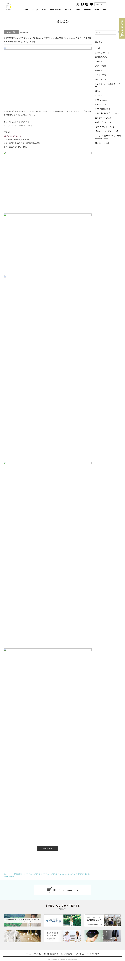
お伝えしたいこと (102, 52)
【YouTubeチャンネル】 (105, 126)
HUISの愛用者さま (102, 108)
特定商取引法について (51, 954)
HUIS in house (101, 99)
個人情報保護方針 (67, 954)
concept (35, 9)
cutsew (77, 9)
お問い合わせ (80, 954)
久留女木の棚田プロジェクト (107, 113)
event (96, 9)
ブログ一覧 (37, 954)
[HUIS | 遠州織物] (9, 4)
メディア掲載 (100, 65)
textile (44, 9)
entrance (98, 95)
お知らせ (98, 61)
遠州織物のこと (101, 57)
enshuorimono (55, 9)
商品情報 (98, 70)
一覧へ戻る (47, 848)
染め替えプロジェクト (104, 117)
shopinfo (87, 9)
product (68, 9)
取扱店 (98, 91)
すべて (98, 48)
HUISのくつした (102, 104)
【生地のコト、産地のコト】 (107, 131)
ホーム (28, 954)
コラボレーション (102, 142)
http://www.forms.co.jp (12, 135)
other (104, 9)
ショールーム (100, 79)
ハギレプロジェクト (103, 122)
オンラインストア (93, 954)
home (25, 9)
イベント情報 (100, 74)
